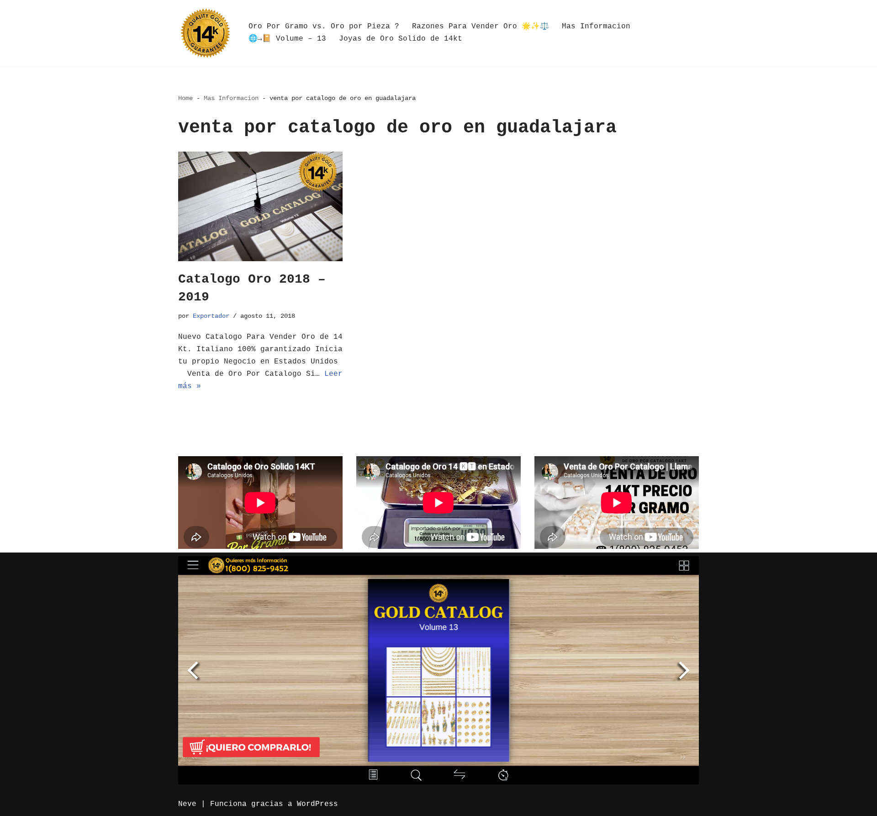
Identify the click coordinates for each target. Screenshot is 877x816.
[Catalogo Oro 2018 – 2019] (260, 206)
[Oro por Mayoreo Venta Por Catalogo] (205, 33)
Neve (187, 804)
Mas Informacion (596, 26)
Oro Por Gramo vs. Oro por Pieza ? (323, 26)
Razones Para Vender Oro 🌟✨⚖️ (480, 26)
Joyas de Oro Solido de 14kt (400, 39)
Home (185, 98)
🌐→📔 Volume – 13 (287, 39)
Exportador (211, 316)
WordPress (317, 804)
